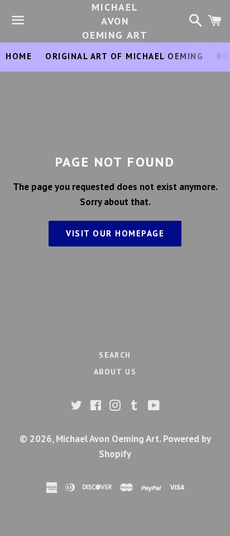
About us (115, 372)
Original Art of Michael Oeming (124, 56)
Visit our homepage (115, 233)
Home (19, 56)
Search (115, 355)
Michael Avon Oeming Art (115, 21)
